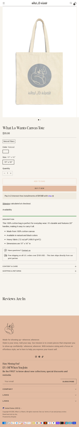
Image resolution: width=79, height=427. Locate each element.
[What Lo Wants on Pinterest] (39, 357)
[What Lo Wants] (39, 3)
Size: (9, 157)
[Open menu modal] (4, 3)
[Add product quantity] (11, 173)
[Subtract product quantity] (4, 173)
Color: (8, 147)
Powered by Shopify (9, 417)
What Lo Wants (20, 412)
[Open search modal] (71, 3)
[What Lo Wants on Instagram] (36, 357)
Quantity (6, 168)
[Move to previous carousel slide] (70, 285)
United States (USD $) (12, 408)
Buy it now (39, 188)
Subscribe (68, 381)
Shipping (6, 203)
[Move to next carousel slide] (74, 285)
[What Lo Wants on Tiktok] (43, 357)
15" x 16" (8, 162)
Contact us (26, 250)
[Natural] (6, 151)
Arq (16, 414)
